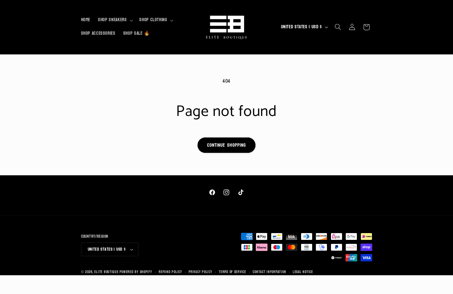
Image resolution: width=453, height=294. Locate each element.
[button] (115, 20)
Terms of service (232, 272)
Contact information (269, 272)
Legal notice (303, 272)
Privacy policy (200, 272)
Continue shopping (226, 145)
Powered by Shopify (136, 272)
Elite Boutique (107, 272)
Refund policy (170, 272)
